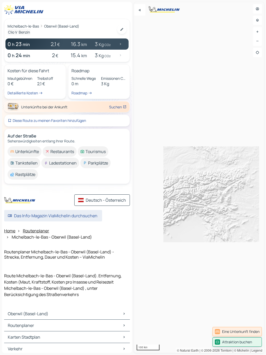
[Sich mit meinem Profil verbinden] (257, 9)
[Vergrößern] (257, 31)
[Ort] (257, 52)
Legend (256, 350)
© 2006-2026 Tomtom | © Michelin (225, 350)
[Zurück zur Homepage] (25, 10)
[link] (237, 331)
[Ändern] (122, 29)
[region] (199, 177)
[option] (25, 151)
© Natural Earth (188, 350)
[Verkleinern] (257, 41)
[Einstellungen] (257, 20)
